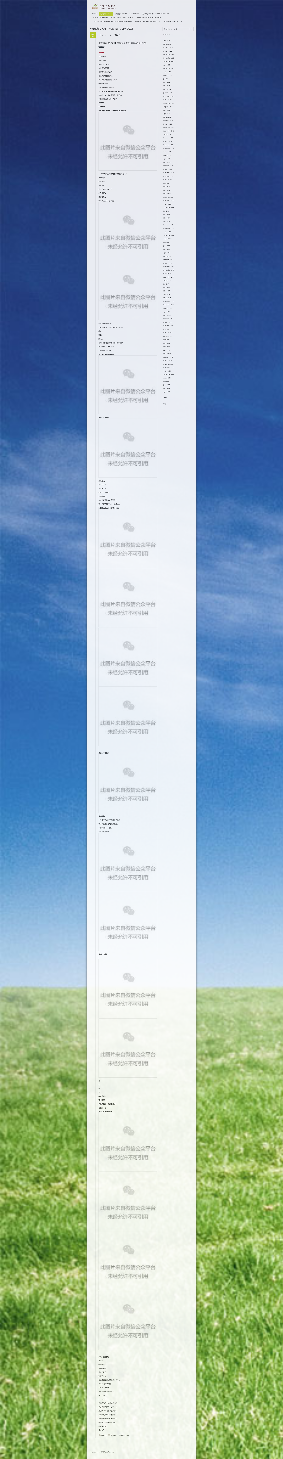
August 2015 (167, 336)
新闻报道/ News (106, 14)
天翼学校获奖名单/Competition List (155, 14)
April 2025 (166, 65)
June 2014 (166, 385)
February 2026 (168, 47)
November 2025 (168, 58)
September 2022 (168, 131)
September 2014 (168, 374)
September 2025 (168, 61)
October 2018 (167, 232)
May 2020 (166, 190)
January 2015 (167, 360)
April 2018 (166, 253)
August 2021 (167, 155)
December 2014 (168, 364)
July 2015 (166, 340)
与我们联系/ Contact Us (173, 21)
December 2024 (168, 68)
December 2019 (168, 197)
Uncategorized (124, 1435)
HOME (94, 14)
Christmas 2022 (109, 35)
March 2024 (167, 89)
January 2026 (167, 51)
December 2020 (168, 173)
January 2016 (167, 322)
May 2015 (166, 347)
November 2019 (168, 200)
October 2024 (167, 72)
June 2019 (166, 214)
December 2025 (168, 54)
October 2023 (167, 100)
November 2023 (168, 96)
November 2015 (168, 329)
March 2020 (167, 194)
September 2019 (168, 207)
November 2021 (168, 148)
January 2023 (167, 124)
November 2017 (168, 270)
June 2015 (166, 343)
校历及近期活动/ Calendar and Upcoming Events (112, 21)
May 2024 (166, 86)
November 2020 (168, 176)
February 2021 (168, 166)
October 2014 (167, 371)
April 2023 (166, 114)
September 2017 (168, 277)
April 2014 (166, 392)
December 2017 (168, 267)
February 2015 (168, 357)
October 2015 (167, 333)
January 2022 (167, 141)
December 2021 (168, 145)
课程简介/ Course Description (127, 14)
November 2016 (168, 301)
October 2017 (167, 274)
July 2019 (166, 211)
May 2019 (166, 218)
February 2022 (168, 138)
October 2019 (167, 204)
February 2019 (168, 225)
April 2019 (166, 221)
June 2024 (166, 82)
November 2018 (168, 228)
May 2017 (166, 291)
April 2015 (166, 350)
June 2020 (166, 187)
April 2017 (166, 294)
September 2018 (168, 235)
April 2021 (166, 159)
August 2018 (167, 239)
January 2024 (167, 93)
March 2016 (167, 315)
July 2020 (166, 183)
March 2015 (167, 354)
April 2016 (166, 312)
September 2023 (168, 103)
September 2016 (168, 305)
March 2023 (167, 117)
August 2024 (167, 75)
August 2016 (167, 308)
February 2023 (168, 121)
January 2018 (167, 263)
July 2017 (166, 284)
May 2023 (166, 110)
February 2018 (168, 260)
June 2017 (166, 287)
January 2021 (167, 169)
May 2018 (166, 249)
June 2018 (166, 246)
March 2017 (167, 298)
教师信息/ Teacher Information (147, 21)
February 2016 (168, 319)
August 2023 (167, 107)
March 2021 (167, 162)
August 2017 (167, 281)
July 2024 (166, 79)
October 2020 (167, 180)
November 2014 (168, 367)
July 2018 (166, 242)
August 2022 (167, 134)
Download (101, 46)
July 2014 (166, 381)
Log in (165, 404)
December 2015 (168, 326)
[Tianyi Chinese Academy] (104, 10)
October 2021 (167, 152)
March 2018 (167, 256)
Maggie (104, 1435)
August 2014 (167, 378)
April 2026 (166, 41)
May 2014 (166, 388)
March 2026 (167, 44)
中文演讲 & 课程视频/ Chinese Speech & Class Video (113, 18)
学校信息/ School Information (148, 18)
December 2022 (168, 128)
